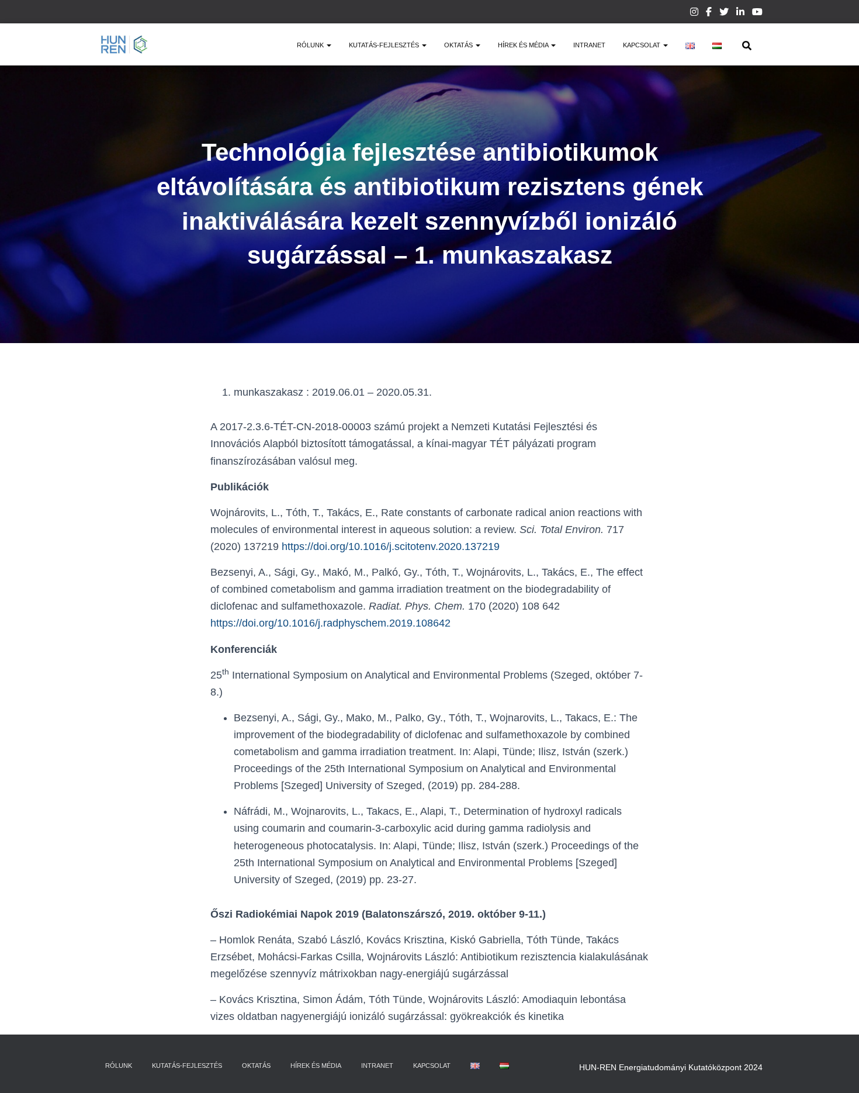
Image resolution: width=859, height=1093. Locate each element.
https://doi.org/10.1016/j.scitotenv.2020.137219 (391, 546)
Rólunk (311, 45)
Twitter (724, 13)
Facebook (709, 13)
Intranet (589, 45)
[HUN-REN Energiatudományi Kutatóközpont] (124, 44)
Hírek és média (524, 45)
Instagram (694, 13)
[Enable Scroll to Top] (836, 1069)
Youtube (757, 13)
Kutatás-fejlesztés (385, 45)
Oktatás (459, 45)
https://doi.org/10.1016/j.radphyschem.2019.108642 (330, 623)
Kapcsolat (642, 45)
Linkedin (740, 13)
